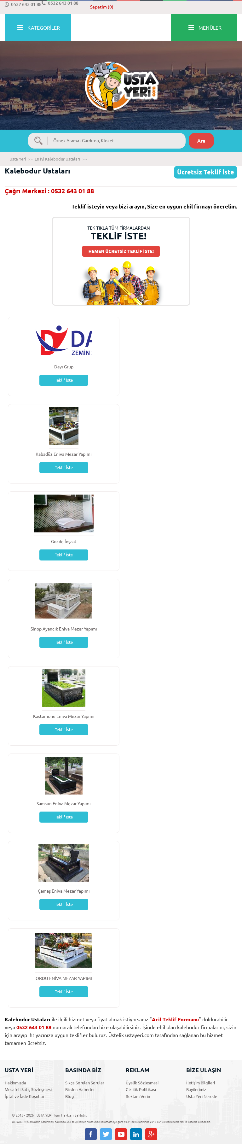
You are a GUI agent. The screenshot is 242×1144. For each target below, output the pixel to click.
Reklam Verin (138, 1096)
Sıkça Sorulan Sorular (84, 1083)
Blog (69, 1096)
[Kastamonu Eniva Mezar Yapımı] (63, 688)
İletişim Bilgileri (200, 1083)
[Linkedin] (136, 1134)
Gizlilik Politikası (141, 1089)
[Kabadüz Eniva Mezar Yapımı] (63, 426)
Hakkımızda (15, 1083)
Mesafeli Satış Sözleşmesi (28, 1089)
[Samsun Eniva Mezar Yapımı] (64, 775)
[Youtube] (121, 1134)
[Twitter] (106, 1134)
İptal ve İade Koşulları (25, 1096)
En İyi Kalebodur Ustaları (57, 159)
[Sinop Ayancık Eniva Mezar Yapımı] (63, 600)
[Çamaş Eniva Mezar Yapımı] (63, 862)
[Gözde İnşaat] (64, 513)
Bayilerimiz (196, 1089)
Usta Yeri (17, 159)
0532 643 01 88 (26, 4)
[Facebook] (91, 1134)
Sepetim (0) (101, 6)
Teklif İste (64, 380)
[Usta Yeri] (121, 80)
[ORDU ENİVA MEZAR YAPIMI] (63, 950)
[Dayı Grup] (63, 338)
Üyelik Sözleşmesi (142, 1083)
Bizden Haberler (80, 1089)
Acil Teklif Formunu (175, 1019)
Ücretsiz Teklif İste (205, 172)
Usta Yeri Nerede (201, 1096)
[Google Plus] (151, 1134)
